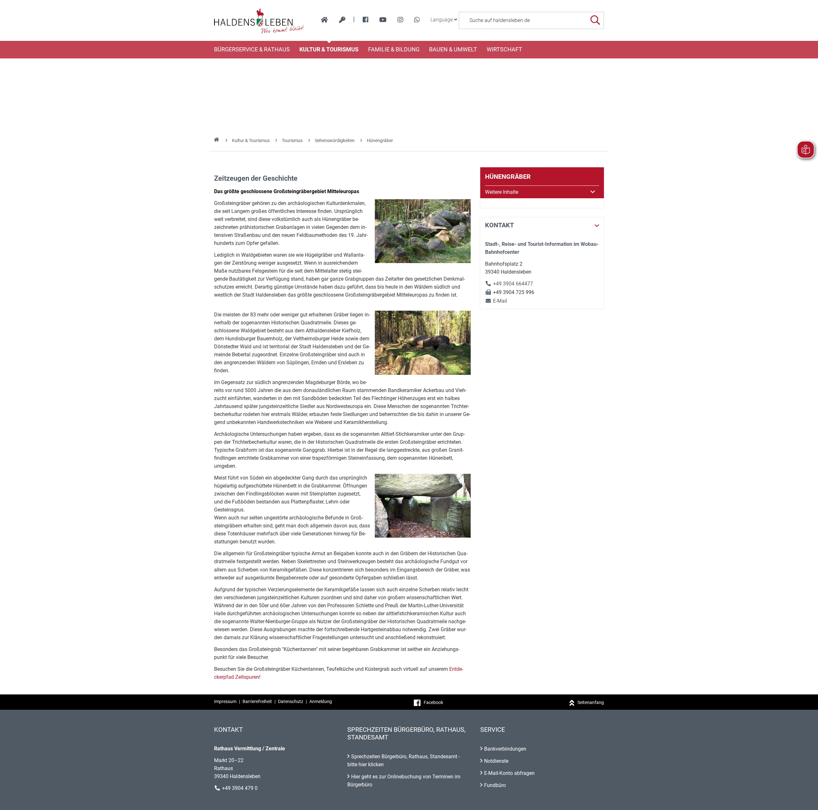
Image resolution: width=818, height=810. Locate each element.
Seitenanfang (590, 702)
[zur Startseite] (324, 20)
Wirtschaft (504, 49)
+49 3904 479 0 (240, 788)
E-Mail (496, 301)
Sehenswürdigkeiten (335, 140)
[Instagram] (400, 20)
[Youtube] (382, 20)
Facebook (433, 702)
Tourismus (292, 140)
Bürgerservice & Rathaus (252, 49)
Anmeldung (320, 701)
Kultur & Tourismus (329, 49)
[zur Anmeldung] (342, 20)
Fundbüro (495, 785)
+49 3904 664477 (513, 284)
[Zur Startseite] (259, 20)
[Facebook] (365, 20)
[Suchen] (595, 20)
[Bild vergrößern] (423, 231)
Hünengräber (380, 140)
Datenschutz (290, 701)
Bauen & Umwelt (453, 49)
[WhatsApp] (417, 20)
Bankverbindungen (505, 749)
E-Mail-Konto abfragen (509, 773)
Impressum (225, 701)
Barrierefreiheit (257, 701)
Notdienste (496, 761)
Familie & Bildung (394, 49)
